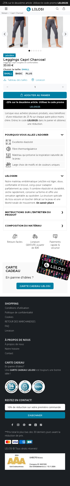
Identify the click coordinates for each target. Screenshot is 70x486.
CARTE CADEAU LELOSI (35, 286)
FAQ (7, 326)
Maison (5, 13)
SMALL (8, 73)
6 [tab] (41, 51)
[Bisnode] (35, 461)
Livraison (40, 79)
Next (65, 34)
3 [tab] (34, 51)
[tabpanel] (17, 32)
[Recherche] (58, 8)
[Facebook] (12, 425)
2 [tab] (31, 51)
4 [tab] (36, 51)
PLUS (29, 73)
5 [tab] (38, 51)
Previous (5, 34)
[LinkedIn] (35, 425)
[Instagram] (18, 425)
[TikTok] (41, 425)
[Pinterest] (24, 425)
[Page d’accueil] (35, 9)
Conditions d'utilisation (17, 307)
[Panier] (64, 8)
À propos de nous (14, 344)
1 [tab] (29, 51)
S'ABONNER (35, 415)
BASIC (18, 73)
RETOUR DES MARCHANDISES (20, 321)
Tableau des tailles (17, 79)
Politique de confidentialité (19, 312)
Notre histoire (12, 348)
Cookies (9, 316)
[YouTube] (30, 425)
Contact (9, 353)
